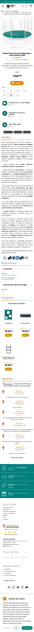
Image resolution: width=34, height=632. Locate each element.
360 (17, 91)
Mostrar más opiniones (17, 457)
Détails (17, 72)
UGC (4, 517)
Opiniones (28, 132)
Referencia (8, 59)
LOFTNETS (8, 569)
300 (11, 91)
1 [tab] (13, 47)
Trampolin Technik (10, 571)
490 (17, 95)
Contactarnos (7, 509)
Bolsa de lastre (25, 323)
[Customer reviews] (11, 526)
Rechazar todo (7, 628)
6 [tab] (21, 47)
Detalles (5, 137)
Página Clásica (10, 580)
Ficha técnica (9, 132)
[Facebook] (13, 587)
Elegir (16, 628)
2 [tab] (14, 47)
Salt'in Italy (8, 573)
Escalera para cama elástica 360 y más (8, 357)
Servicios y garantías (9, 513)
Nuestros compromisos (9, 511)
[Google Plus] (9, 587)
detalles (12, 105)
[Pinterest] (22, 587)
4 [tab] (18, 47)
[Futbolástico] (8, 315)
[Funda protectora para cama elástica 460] (17, 32)
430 (4, 95)
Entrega (5, 515)
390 (24, 91)
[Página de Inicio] (2, 11)
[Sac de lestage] (25, 315)
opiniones (25, 60)
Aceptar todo (27, 628)
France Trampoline (10, 575)
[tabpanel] (17, 32)
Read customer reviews (11, 534)
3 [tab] (16, 47)
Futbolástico (8, 323)
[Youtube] (26, 587)
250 (4, 91)
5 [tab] (19, 47)
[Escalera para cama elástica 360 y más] (8, 348)
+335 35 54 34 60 (9, 539)
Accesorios (19, 132)
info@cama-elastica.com (11, 544)
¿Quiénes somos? (8, 507)
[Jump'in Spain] (13, 6)
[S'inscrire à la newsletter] (25, 557)
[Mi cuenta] (26, 6)
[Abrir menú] (2, 5)
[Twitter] (18, 587)
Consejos (5, 519)
